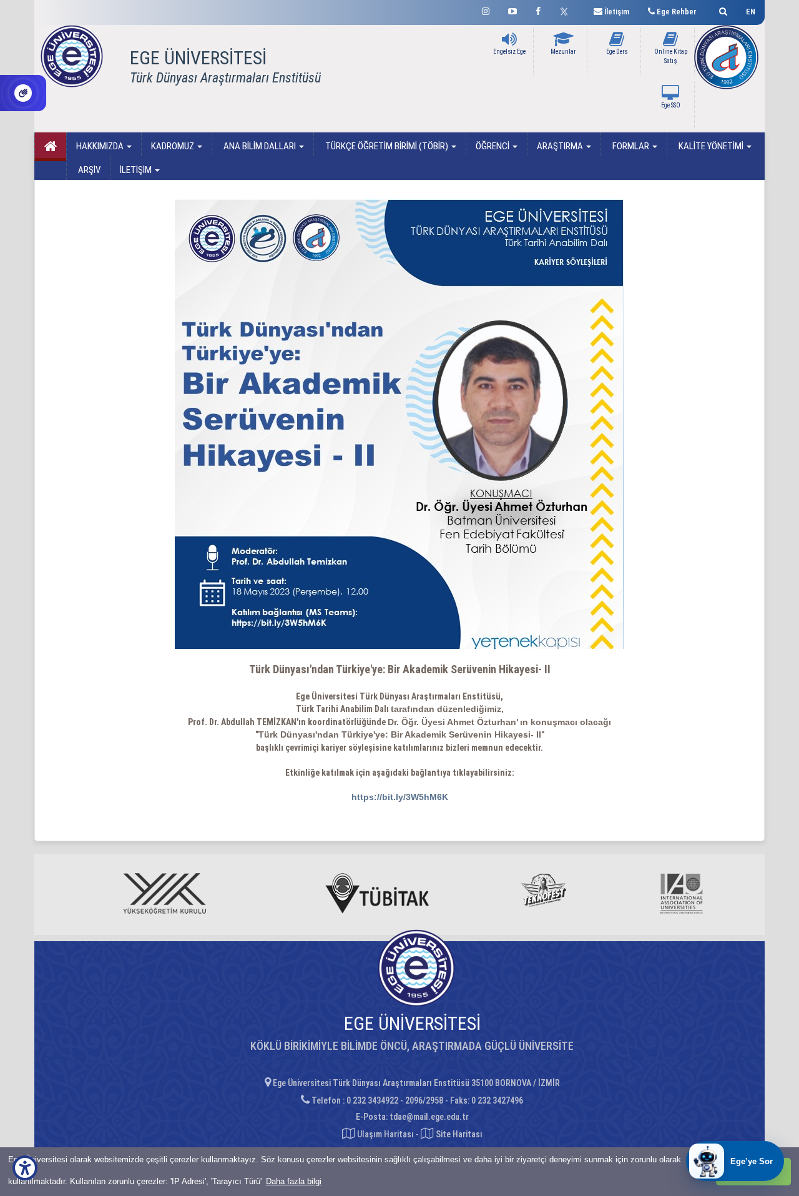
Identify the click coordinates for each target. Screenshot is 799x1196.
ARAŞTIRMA (561, 146)
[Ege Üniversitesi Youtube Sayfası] (512, 9)
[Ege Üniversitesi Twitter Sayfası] (567, 10)
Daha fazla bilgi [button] (293, 1181)
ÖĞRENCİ (493, 146)
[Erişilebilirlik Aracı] (24, 1167)
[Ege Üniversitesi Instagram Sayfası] (486, 9)
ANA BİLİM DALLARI (260, 146)
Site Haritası (458, 1134)
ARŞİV (88, 169)
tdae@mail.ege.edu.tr (429, 1117)
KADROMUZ (173, 146)
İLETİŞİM (137, 169)
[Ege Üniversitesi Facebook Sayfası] (538, 9)
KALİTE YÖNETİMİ (711, 146)
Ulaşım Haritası (384, 1134)
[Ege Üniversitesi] (721, 9)
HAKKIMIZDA (100, 146)
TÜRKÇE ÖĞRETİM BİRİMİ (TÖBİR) (386, 146)
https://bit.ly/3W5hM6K (399, 797)
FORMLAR (630, 146)
